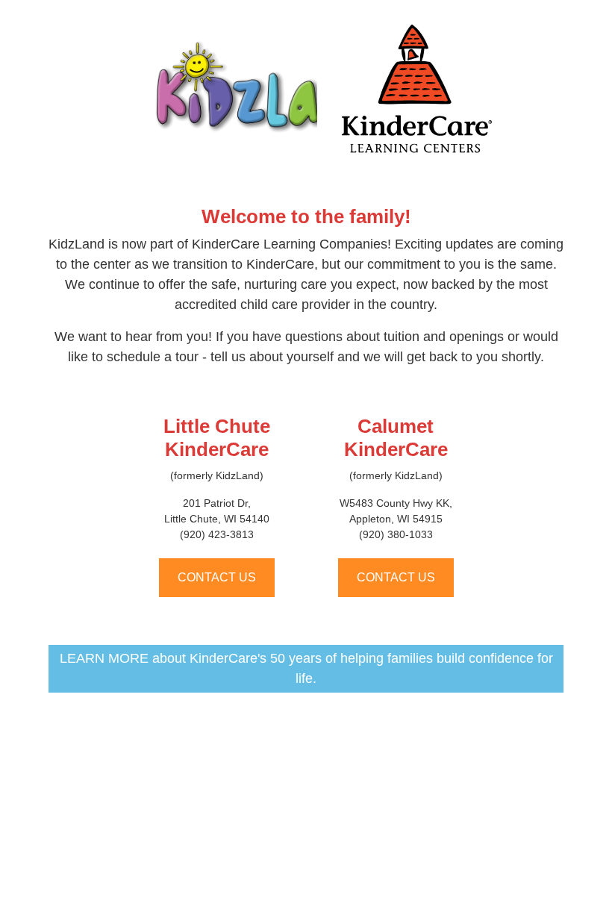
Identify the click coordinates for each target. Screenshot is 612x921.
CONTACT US (217, 577)
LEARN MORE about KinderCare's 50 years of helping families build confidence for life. (306, 668)
